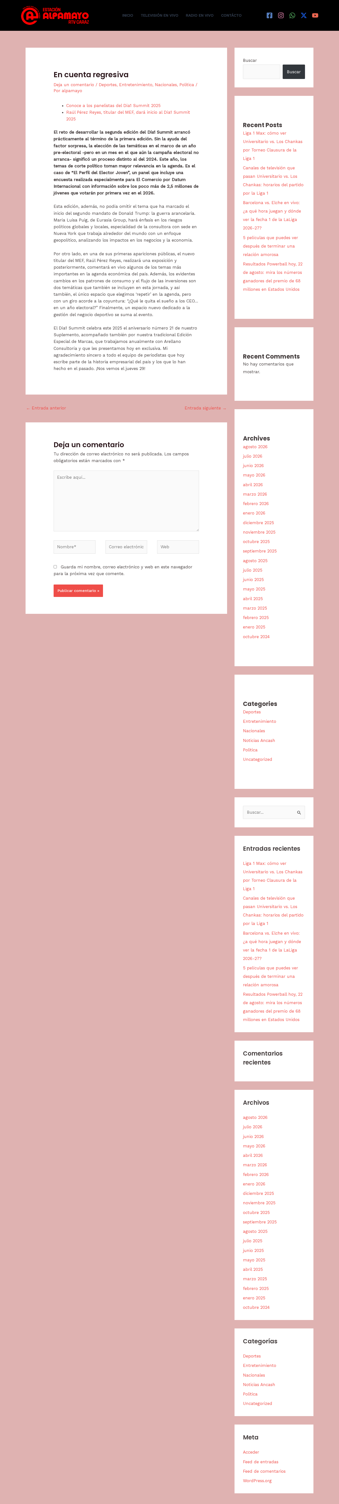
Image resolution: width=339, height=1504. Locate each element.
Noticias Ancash (259, 740)
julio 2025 (252, 570)
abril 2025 (253, 598)
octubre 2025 (256, 541)
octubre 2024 (256, 636)
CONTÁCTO (231, 15)
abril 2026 (253, 484)
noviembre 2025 (259, 532)
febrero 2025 (256, 617)
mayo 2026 (254, 475)
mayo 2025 (254, 589)
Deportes (108, 84)
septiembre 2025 (260, 551)
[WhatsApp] (292, 15)
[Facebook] (269, 15)
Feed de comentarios (264, 1471)
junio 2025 (253, 579)
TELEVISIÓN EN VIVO (159, 15)
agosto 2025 (255, 560)
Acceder (251, 1452)
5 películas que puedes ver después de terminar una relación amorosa (270, 246)
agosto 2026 (255, 446)
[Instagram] (281, 15)
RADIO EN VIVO (200, 15)
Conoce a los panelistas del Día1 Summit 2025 (113, 105)
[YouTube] (315, 15)
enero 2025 (254, 626)
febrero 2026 (256, 503)
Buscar (250, 60)
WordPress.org (257, 1480)
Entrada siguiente (206, 407)
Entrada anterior (46, 407)
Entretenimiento (135, 84)
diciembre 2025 (258, 522)
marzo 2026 (255, 494)
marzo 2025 (255, 608)
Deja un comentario (74, 84)
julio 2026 (252, 456)
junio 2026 (253, 465)
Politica (186, 84)
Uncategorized (257, 759)
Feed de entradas (260, 1461)
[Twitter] (304, 15)
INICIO (127, 15)
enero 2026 (254, 513)
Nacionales (166, 84)
